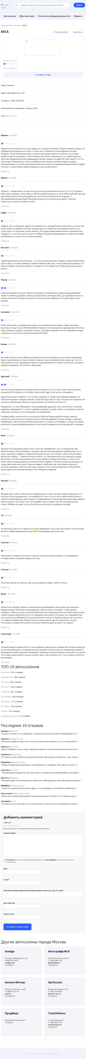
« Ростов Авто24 (60, 32)
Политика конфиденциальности (54, 16)
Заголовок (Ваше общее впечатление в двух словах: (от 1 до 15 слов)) (33, 890)
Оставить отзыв (43, 74)
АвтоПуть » (78, 32)
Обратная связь (27, 16)
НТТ (14, 801)
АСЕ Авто (15, 746)
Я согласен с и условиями (39, 861)
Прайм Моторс (16, 739)
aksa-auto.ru (11, 116)
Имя (5, 868)
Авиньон (14, 778)
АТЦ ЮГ (14, 731)
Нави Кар (17, 754)
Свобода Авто (23, 793)
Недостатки (8, 914)
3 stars (11, 826)
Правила (78, 16)
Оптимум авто (19, 762)
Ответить (5, 171)
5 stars (17, 826)
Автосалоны (10, 16)
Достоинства (9, 903)
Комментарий (9, 833)
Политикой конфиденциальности (30, 860)
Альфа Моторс (18, 785)
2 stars (8, 826)
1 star (5, 826)
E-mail (6, 879)
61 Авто (15, 770)
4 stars (14, 826)
